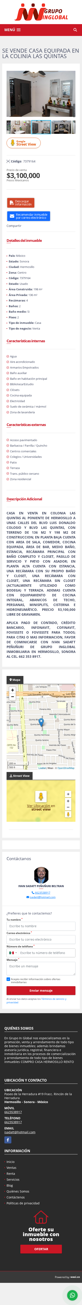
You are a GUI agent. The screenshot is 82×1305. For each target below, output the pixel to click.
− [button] (12, 696)
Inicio (10, 1162)
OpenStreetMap (66, 768)
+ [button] (12, 690)
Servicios (13, 1179)
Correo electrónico (19, 933)
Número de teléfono (21, 946)
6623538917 (42, 893)
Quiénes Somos (18, 1191)
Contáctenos (16, 1197)
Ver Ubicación (39, 805)
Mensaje (13, 960)
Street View (26, 143)
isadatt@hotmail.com (43, 897)
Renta (11, 1173)
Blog (10, 1185)
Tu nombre (15, 920)
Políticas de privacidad (23, 1203)
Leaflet (42, 768)
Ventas (11, 1168)
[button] (71, 71)
